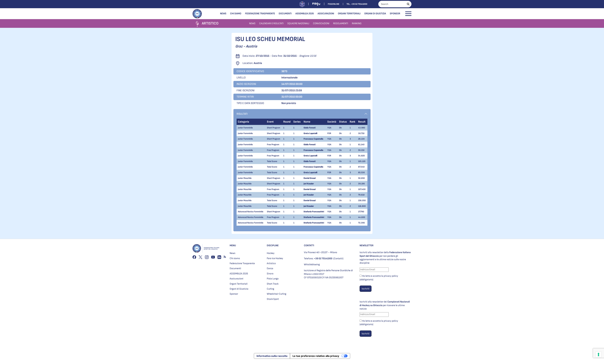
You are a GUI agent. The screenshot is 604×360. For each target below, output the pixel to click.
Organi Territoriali (349, 13)
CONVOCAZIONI (321, 23)
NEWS (252, 23)
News (223, 13)
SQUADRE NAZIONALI (298, 23)
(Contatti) (338, 258)
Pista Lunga (273, 278)
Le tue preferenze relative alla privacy (316, 355)
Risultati (242, 113)
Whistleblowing (312, 264)
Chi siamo (235, 13)
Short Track (272, 283)
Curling (270, 288)
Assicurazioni (326, 13)
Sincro (270, 273)
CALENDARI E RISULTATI (271, 23)
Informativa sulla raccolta (272, 355)
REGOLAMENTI (340, 23)
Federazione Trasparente (260, 13)
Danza (270, 268)
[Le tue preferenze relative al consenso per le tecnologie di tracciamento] (598, 354)
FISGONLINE (333, 4)
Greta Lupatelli (310, 133)
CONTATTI (309, 245)
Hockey (270, 253)
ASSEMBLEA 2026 (304, 13)
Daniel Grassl (310, 178)
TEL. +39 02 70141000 (357, 4)
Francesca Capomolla (313, 138)
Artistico (271, 263)
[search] (408, 4)
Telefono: (318, 258)
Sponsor (395, 13)
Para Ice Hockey (275, 258)
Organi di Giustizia (375, 13)
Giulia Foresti (310, 127)
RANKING (356, 23)
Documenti (285, 13)
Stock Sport (273, 299)
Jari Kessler (309, 183)
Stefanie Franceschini (314, 211)
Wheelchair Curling (276, 293)
